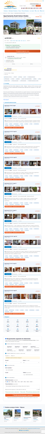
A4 (11, 40)
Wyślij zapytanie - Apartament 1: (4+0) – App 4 (14, 127)
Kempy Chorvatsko (24, 432)
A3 (25, 40)
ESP (22, 381)
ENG (13, 381)
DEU (16, 381)
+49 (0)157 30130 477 (10, 61)
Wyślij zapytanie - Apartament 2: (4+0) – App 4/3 (15, 153)
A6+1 (17, 40)
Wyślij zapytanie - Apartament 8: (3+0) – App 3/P (15, 313)
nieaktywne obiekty (7, 432)
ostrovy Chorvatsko (37, 432)
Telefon (27, 372)
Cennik (20, 116)
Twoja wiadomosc (11, 384)
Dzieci (26, 360)
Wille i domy (37, 10)
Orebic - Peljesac (10, 13)
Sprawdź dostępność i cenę (23, 51)
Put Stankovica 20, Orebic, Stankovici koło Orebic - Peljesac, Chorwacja (17, 17)
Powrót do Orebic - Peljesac (9, 73)
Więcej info (42, 10)
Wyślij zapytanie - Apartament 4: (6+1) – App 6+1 (15, 206)
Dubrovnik (5, 13)
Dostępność (15, 116)
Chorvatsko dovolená (31, 432)
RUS (28, 381)
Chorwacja (6, 10)
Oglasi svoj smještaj (24, 430)
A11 (21, 40)
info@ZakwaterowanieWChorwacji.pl (33, 428)
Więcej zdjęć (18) (37, 33)
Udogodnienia (8, 116)
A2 (23, 40)
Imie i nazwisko (8, 367)
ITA (19, 381)
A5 (14, 40)
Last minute (32, 10)
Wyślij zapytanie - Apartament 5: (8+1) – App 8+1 (15, 232)
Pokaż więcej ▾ (6, 99)
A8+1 (19, 40)
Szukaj (38, 5)
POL (6, 381)
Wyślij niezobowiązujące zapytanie (23, 395)
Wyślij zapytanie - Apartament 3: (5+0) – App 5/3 (15, 179)
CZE (9, 381)
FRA (25, 381)
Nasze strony (13, 432)
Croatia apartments (18, 432)
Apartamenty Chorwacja (13, 10)
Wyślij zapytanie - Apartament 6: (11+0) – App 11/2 (15, 259)
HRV (31, 381)
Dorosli (7, 360)
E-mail (7, 372)
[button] (22, 69)
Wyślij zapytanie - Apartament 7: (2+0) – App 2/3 (15, 286)
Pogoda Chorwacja (25, 10)
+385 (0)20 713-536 (9, 60)
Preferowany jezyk (11, 380)
